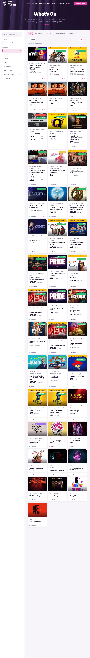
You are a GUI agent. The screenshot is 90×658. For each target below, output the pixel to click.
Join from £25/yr (80, 3)
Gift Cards (42, 3)
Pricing (34, 3)
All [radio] (30, 33)
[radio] (12, 51)
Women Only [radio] (72, 33)
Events (28, 3)
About (54, 3)
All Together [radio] (38, 33)
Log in (68, 3)
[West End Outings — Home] (9, 3)
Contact (61, 3)
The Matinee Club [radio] (60, 33)
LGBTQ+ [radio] (48, 33)
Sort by (5, 39)
